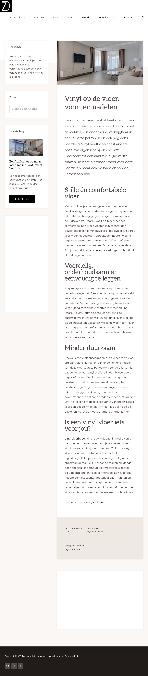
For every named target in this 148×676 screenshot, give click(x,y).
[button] (143, 17)
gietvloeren (98, 502)
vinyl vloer (75, 549)
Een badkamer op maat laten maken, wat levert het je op (25, 165)
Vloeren (81, 545)
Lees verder (24, 200)
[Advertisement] (100, 600)
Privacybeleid (71, 656)
